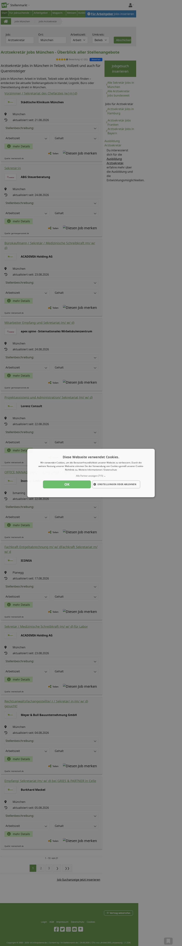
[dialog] (91, 473)
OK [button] (67, 484)
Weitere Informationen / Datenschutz (98, 469)
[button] (91, 475)
